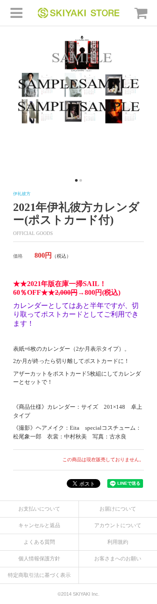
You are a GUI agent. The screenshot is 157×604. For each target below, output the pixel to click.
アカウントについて (117, 525)
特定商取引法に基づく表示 (39, 575)
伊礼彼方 (22, 193)
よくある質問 (39, 542)
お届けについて (117, 509)
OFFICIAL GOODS (33, 233)
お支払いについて (39, 509)
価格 (18, 256)
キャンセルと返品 (39, 525)
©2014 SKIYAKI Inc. (78, 594)
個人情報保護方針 (39, 559)
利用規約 (117, 542)
